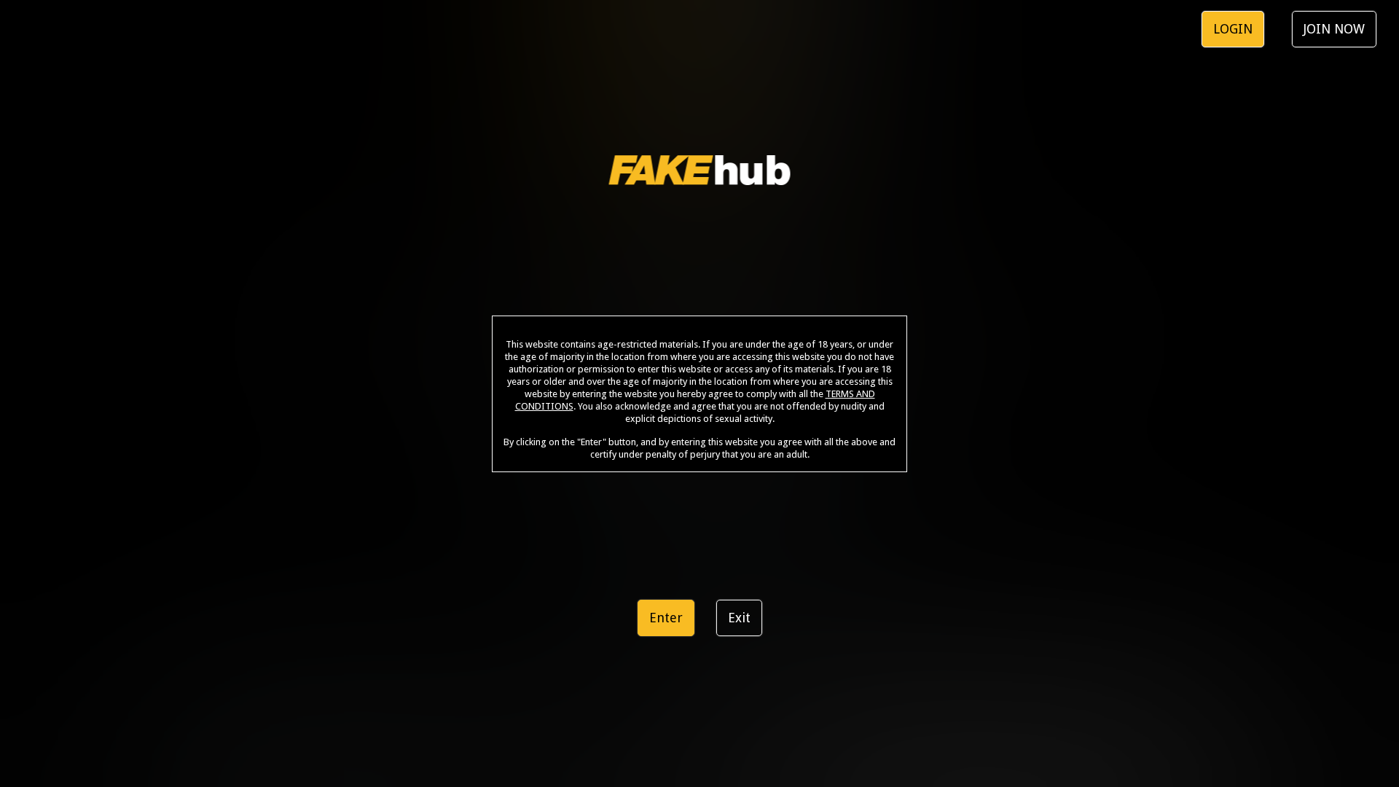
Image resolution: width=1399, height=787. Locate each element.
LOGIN (1233, 28)
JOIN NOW (1334, 28)
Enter (666, 617)
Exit (739, 617)
